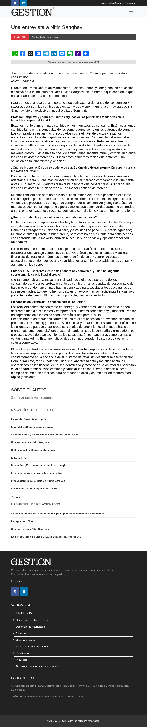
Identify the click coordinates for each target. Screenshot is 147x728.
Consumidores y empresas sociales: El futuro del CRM (44, 434)
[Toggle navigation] (131, 11)
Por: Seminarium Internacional (45, 37)
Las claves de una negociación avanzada (36, 488)
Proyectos (21, 659)
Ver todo (16, 497)
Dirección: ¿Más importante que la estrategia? (39, 465)
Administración (24, 613)
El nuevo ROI (19, 457)
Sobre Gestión (115, 3)
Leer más (16, 581)
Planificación (23, 653)
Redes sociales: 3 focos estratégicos (33, 450)
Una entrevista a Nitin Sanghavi (30, 442)
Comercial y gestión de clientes (33, 620)
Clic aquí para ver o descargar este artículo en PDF (73, 62)
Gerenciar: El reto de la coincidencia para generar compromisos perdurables (58, 513)
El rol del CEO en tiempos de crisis (32, 426)
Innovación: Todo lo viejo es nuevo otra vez (38, 480)
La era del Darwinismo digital (29, 419)
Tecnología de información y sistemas (37, 666)
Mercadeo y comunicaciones (32, 646)
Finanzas (21, 633)
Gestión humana (25, 639)
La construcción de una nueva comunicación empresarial (46, 536)
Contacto (130, 3)
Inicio (103, 3)
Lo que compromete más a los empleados (36, 473)
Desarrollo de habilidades (30, 626)
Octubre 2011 (20, 37)
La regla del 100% (22, 521)
